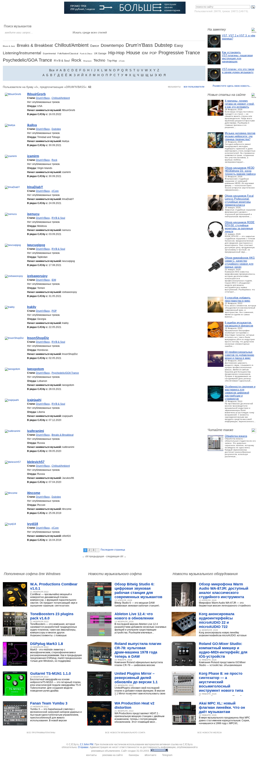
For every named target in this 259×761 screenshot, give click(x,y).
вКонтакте (150, 755)
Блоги (120, 19)
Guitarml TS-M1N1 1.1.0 (50, 673)
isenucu (33, 214)
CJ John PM (86, 744)
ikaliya (32, 125)
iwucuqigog (36, 245)
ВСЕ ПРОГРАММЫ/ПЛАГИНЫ (41, 732)
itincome (33, 493)
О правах (83, 747)
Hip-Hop (116, 52)
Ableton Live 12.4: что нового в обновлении (134, 616)
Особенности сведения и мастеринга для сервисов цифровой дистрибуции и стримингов (240, 392)
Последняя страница (113, 549)
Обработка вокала (236, 436)
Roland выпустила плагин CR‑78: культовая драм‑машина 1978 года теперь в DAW (138, 650)
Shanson (87, 61)
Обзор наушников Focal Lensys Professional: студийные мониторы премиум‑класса (239, 200)
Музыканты (71, 19)
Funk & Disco (86, 53)
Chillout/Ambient (71, 45)
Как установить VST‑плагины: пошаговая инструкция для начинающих (237, 57)
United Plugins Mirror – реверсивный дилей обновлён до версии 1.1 (136, 677)
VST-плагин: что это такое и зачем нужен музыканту (238, 71)
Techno (99, 60)
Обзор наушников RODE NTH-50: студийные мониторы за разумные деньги (240, 227)
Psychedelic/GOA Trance (27, 60)
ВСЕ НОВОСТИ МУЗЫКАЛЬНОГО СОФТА (125, 732)
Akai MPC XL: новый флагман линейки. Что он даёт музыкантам (222, 707)
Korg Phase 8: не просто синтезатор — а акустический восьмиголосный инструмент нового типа (221, 682)
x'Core (122, 61)
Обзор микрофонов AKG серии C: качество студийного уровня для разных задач (240, 262)
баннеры (134, 755)
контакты (91, 755)
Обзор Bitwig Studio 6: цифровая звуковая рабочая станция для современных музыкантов (138, 590)
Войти (218, 19)
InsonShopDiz (38, 338)
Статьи (55, 19)
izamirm (33, 156)
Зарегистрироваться (238, 19)
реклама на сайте (112, 755)
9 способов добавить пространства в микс (238, 299)
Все (51, 70)
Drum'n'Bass (139, 45)
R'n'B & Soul (62, 60)
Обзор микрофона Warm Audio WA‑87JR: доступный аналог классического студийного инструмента (223, 590)
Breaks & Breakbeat (35, 45)
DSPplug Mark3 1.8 (46, 644)
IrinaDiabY (35, 187)
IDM (145, 53)
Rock (76, 60)
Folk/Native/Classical (67, 53)
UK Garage (100, 53)
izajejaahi (34, 400)
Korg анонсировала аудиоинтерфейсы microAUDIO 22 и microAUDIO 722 (216, 620)
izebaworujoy (37, 276)
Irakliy (31, 307)
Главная (13, 19)
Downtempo (112, 45)
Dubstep (163, 45)
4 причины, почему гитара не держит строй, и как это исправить (240, 103)
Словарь (88, 19)
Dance (94, 45)
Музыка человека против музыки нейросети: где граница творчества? (240, 136)
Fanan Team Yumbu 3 (48, 703)
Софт (27, 19)
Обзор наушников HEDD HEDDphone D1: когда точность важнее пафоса (240, 170)
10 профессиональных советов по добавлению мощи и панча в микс (239, 355)
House (133, 52)
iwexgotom (35, 369)
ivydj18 (32, 524)
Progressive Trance (179, 52)
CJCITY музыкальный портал (26, 8)
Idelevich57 (36, 462)
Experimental (49, 53)
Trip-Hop (112, 60)
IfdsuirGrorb (36, 94)
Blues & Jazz (9, 46)
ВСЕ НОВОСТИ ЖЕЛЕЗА (209, 732)
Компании (105, 19)
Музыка (40, 19)
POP (153, 53)
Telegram (167, 755)
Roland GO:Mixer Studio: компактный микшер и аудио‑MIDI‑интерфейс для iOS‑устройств (223, 650)
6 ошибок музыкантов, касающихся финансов (239, 324)
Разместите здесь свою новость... (232, 85)
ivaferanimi (35, 431)
